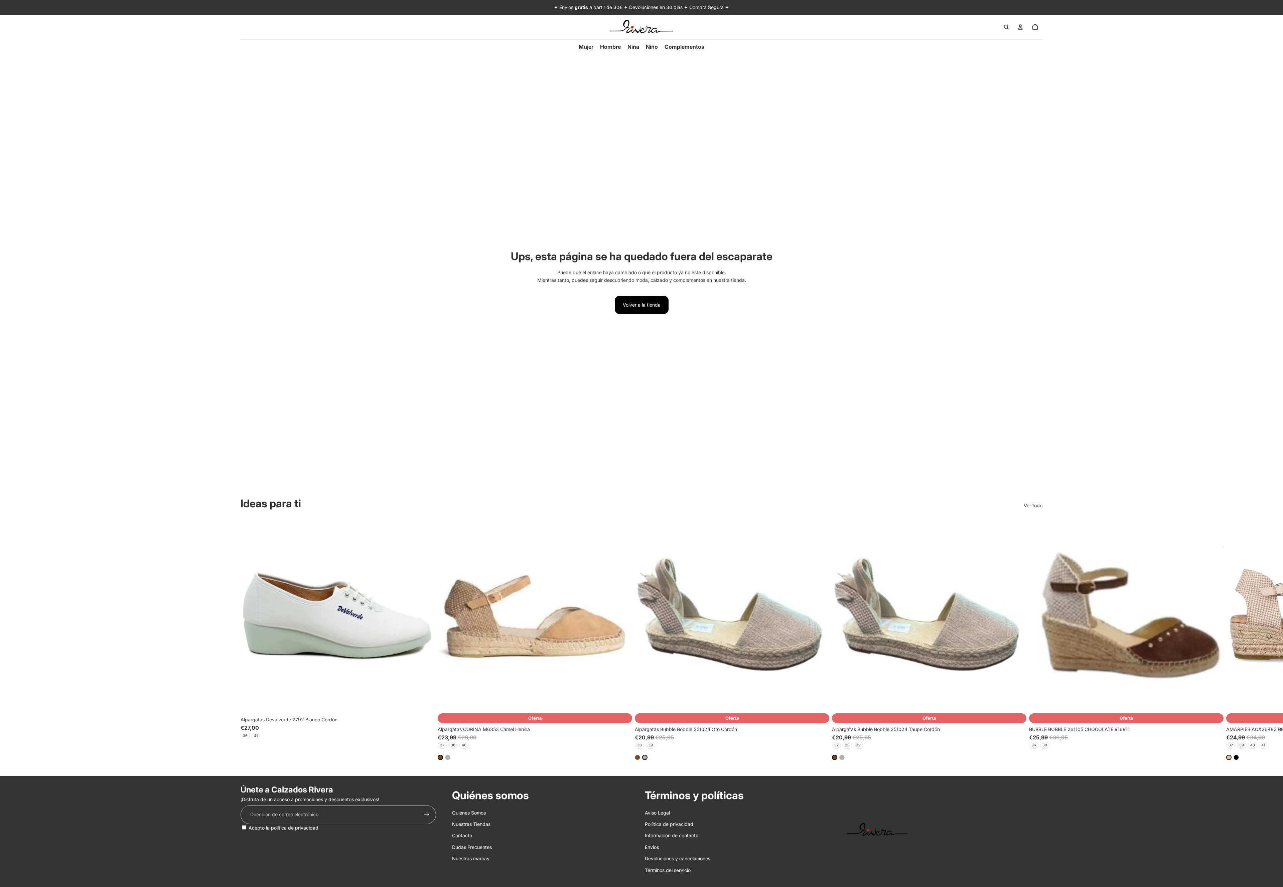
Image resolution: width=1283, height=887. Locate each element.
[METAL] (447, 757)
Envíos (652, 847)
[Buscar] (1006, 27)
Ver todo (1033, 505)
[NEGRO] (1236, 757)
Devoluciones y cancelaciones (677, 858)
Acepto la (283, 828)
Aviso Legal (657, 813)
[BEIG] (1229, 757)
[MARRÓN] (440, 757)
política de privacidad (294, 828)
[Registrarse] (426, 814)
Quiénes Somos (469, 813)
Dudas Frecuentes (472, 847)
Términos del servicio (668, 870)
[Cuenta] (1020, 27)
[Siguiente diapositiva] (1035, 639)
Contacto (462, 835)
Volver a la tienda (642, 305)
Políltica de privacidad (669, 824)
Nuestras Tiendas (471, 824)
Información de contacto (671, 835)
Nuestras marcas (470, 858)
